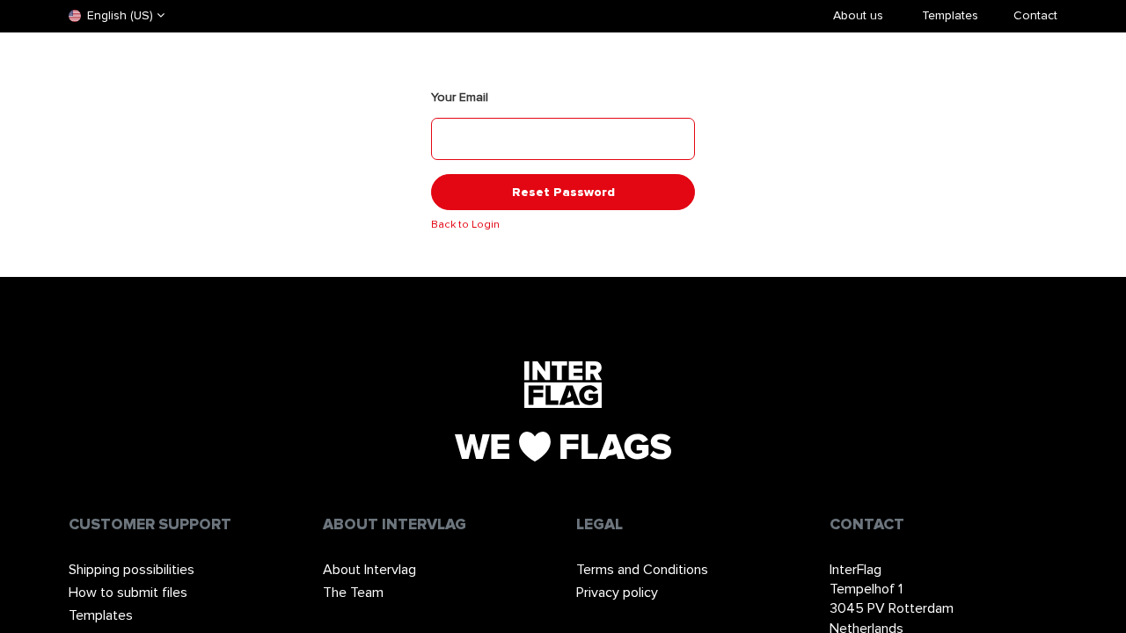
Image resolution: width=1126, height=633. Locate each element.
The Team (353, 592)
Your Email (459, 97)
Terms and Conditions (642, 569)
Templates (101, 615)
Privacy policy (617, 592)
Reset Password (563, 192)
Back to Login (465, 224)
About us (858, 15)
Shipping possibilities (131, 569)
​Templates (950, 15)
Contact (1035, 15)
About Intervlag (369, 569)
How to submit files (128, 592)
